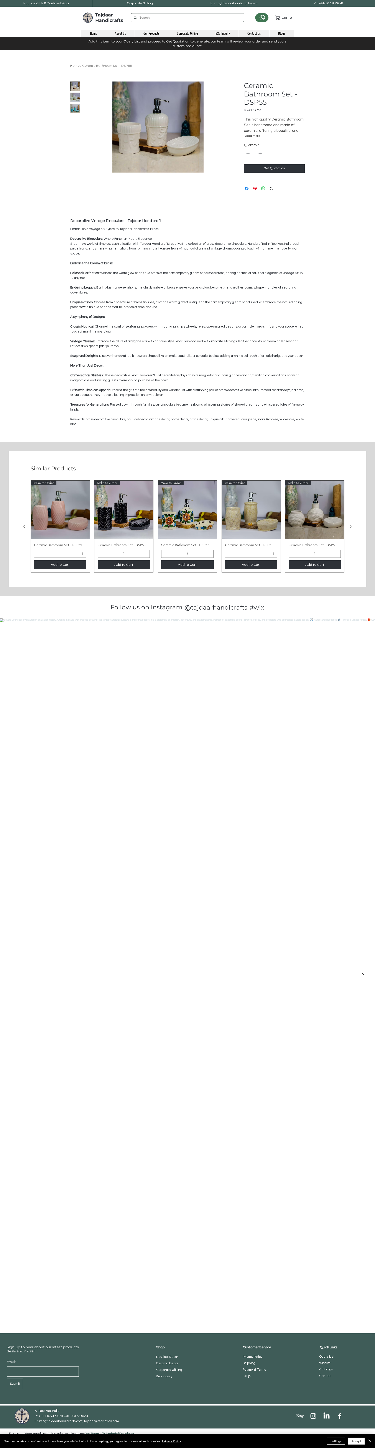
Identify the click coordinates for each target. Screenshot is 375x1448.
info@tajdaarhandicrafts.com (60, 1421)
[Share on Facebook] (246, 188)
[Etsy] (300, 1416)
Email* (11, 1361)
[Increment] (260, 153)
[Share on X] (271, 188)
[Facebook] (340, 1416)
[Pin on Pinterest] (255, 188)
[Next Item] (362, 974)
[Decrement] (247, 153)
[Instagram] (313, 1416)
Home (75, 65)
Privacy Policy (171, 1441)
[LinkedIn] (326, 1416)
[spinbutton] (254, 153)
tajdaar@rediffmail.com (101, 1421)
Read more (252, 135)
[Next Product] (350, 526)
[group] (187, 526)
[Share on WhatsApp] (263, 188)
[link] (284, 17)
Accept (356, 1441)
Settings (336, 1441)
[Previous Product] (24, 526)
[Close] (369, 1441)
